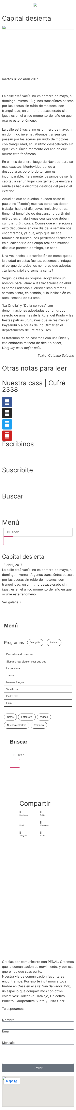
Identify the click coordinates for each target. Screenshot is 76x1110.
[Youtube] (7, 436)
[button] (27, 813)
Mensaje (8, 1042)
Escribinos (18, 444)
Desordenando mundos (19, 654)
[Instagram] (7, 413)
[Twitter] (7, 424)
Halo (9, 703)
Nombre (8, 1019)
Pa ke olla (12, 696)
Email (6, 1031)
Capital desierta (23, 556)
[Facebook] (7, 402)
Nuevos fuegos (15, 682)
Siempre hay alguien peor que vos (26, 661)
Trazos (10, 675)
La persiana (13, 668)
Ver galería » (11, 602)
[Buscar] (8, 540)
